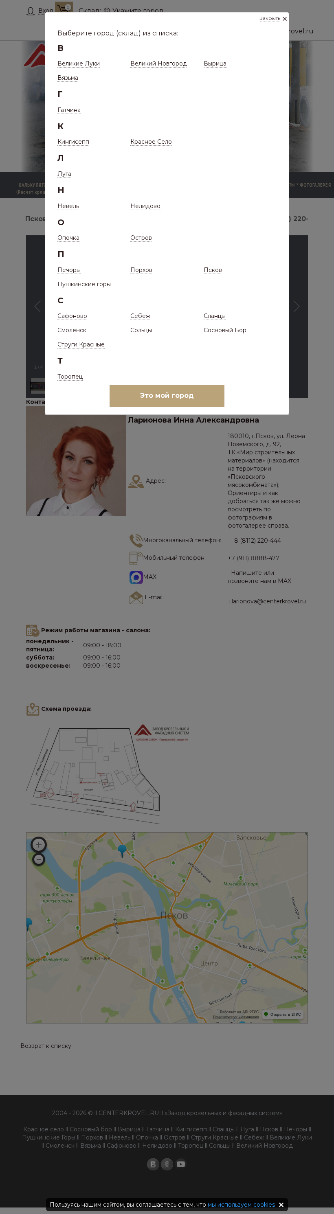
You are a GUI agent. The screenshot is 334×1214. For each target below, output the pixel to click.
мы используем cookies (241, 1204)
